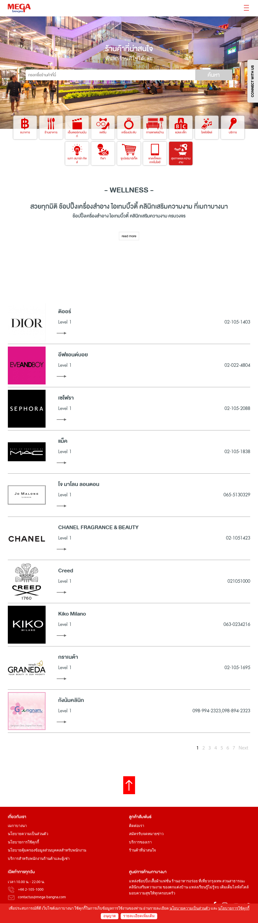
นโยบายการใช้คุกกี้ (23, 842)
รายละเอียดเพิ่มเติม (139, 916)
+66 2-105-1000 (31, 890)
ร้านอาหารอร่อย (185, 881)
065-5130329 (236, 495)
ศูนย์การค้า (138, 871)
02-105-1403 (237, 322)
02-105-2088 (237, 408)
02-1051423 (238, 538)
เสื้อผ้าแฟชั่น (160, 881)
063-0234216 (236, 624)
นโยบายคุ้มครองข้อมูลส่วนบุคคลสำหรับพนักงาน (47, 851)
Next (243, 748)
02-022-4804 (237, 365)
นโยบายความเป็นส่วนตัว (28, 834)
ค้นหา (214, 75)
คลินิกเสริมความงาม (145, 887)
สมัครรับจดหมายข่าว (146, 834)
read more (129, 236)
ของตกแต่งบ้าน (175, 887)
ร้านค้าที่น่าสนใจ (142, 851)
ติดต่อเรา (136, 826)
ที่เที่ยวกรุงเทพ (210, 881)
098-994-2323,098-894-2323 (221, 711)
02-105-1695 (237, 667)
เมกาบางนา (17, 826)
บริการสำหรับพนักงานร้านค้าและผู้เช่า (39, 859)
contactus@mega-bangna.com (42, 897)
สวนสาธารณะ (233, 881)
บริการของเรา (140, 842)
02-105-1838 (237, 451)
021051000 (239, 581)
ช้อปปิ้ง (68, 206)
